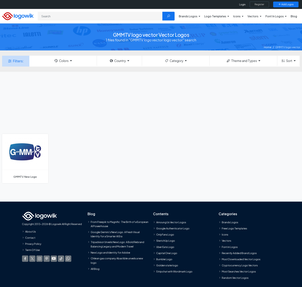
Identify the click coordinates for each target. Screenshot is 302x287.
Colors (64, 61)
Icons (225, 234)
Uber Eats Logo (165, 246)
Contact (30, 237)
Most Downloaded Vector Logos (241, 259)
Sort (289, 61)
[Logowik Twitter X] (32, 258)
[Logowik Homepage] (18, 16)
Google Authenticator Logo (172, 228)
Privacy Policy (33, 243)
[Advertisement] (151, 102)
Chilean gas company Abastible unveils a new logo (117, 260)
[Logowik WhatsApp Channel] (68, 258)
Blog (294, 16)
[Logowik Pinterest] (47, 258)
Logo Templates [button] (215, 16)
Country (120, 61)
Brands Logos (230, 222)
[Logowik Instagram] (39, 258)
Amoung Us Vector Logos (171, 222)
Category (176, 61)
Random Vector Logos (235, 277)
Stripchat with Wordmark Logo (174, 271)
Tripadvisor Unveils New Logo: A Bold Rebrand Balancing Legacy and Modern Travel (117, 244)
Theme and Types (244, 61)
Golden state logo (167, 265)
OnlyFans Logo (165, 234)
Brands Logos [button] (188, 16)
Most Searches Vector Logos (239, 271)
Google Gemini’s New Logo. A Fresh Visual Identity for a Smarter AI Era (115, 234)
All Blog (95, 268)
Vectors (226, 240)
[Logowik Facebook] (25, 258)
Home (267, 47)
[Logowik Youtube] (54, 258)
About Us (30, 231)
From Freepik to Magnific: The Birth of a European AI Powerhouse (119, 224)
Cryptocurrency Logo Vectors (240, 265)
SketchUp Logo (165, 240)
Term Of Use (32, 249)
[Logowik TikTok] (61, 258)
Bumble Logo (164, 259)
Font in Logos (230, 246)
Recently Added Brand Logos (239, 253)
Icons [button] (236, 16)
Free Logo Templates (234, 228)
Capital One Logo (166, 253)
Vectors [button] (252, 16)
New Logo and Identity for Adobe (110, 252)
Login (242, 4)
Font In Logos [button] (274, 16)
